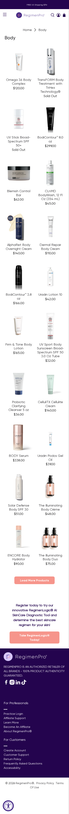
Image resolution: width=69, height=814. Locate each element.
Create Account (15, 750)
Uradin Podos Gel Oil (50, 458)
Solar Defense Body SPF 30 (18, 507)
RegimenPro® (25, 783)
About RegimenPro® (18, 731)
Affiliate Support (15, 718)
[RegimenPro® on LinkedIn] (17, 683)
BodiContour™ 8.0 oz (50, 139)
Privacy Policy (45, 783)
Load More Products (34, 580)
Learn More (11, 722)
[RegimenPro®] (31, 15)
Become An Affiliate (17, 727)
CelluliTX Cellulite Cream (50, 404)
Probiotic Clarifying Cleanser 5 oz (18, 406)
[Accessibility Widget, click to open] (8, 805)
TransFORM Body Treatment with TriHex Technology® (50, 85)
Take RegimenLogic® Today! (34, 637)
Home (27, 30)
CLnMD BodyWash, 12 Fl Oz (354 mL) (50, 195)
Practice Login (13, 713)
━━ (5, 709)
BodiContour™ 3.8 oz (19, 296)
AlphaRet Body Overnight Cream (19, 247)
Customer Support (16, 754)
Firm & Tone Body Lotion (18, 346)
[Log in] (58, 15)
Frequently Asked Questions (23, 763)
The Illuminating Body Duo (50, 557)
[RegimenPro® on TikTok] (23, 683)
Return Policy (12, 759)
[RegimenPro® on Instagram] (12, 683)
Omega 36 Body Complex (18, 82)
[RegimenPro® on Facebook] (6, 683)
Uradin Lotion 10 (50, 294)
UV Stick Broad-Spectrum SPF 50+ (18, 141)
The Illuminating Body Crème (50, 507)
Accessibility (12, 768)
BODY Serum (19, 456)
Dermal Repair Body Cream (50, 247)
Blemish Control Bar (18, 193)
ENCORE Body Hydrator (19, 557)
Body (42, 30)
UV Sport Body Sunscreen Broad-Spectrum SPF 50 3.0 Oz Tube (50, 350)
